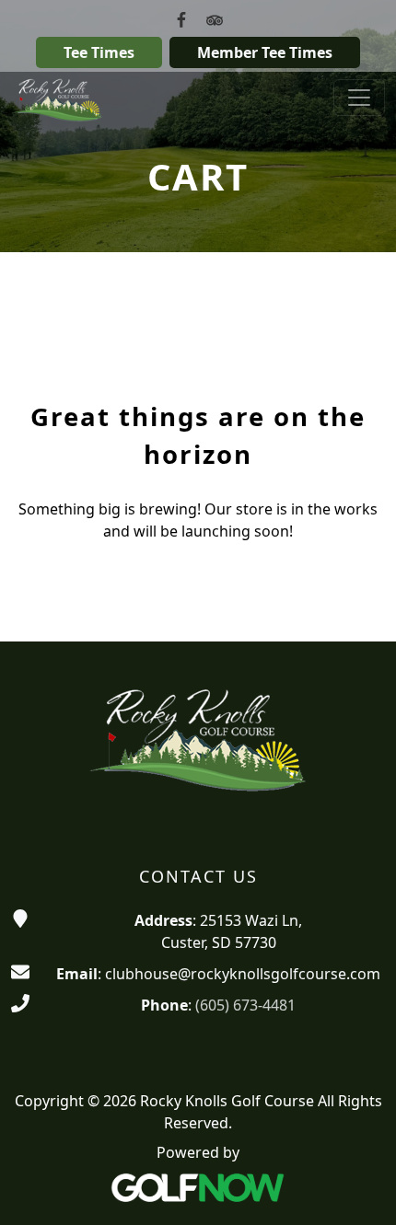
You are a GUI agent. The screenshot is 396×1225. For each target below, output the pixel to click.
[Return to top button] (359, 1189)
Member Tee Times (264, 52)
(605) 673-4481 (245, 1005)
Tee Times (99, 52)
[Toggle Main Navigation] (359, 97)
